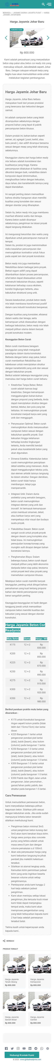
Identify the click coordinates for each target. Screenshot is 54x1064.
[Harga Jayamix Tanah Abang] (14, 964)
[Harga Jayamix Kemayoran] (39, 964)
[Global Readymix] (12, 4)
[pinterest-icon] (48, 1048)
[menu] (49, 4)
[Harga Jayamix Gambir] (39, 1002)
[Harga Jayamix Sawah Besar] (14, 1002)
